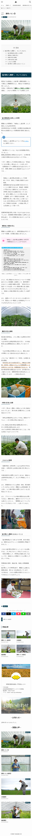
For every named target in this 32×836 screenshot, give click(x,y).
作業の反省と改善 (12, 59)
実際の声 (5, 17)
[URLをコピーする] (28, 613)
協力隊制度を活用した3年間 (15, 53)
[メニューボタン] (2, 2)
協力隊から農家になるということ (16, 63)
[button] (3, 613)
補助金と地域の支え (13, 55)
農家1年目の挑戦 (12, 57)
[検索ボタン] (30, 2)
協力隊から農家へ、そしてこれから (15, 51)
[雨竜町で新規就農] (16, 2)
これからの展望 (12, 61)
